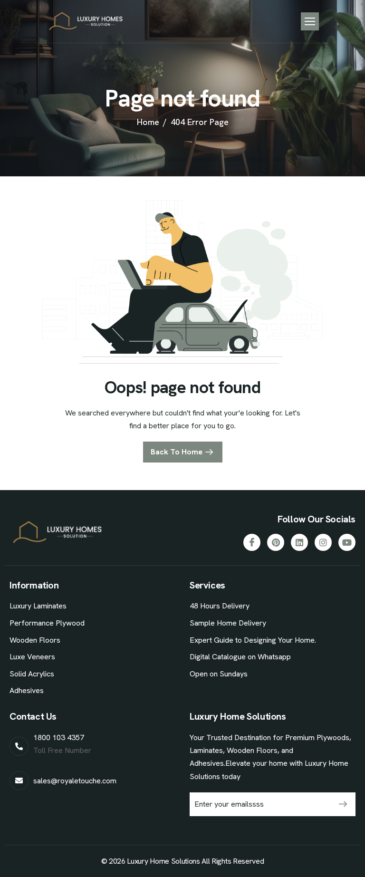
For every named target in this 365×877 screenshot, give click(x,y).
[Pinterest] (275, 542)
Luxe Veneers (32, 657)
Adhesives (27, 690)
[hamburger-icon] (310, 21)
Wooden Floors (35, 640)
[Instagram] (323, 542)
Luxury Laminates (38, 606)
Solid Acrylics (32, 674)
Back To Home (176, 452)
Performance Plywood (47, 623)
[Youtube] (346, 542)
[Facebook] (251, 542)
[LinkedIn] (299, 542)
